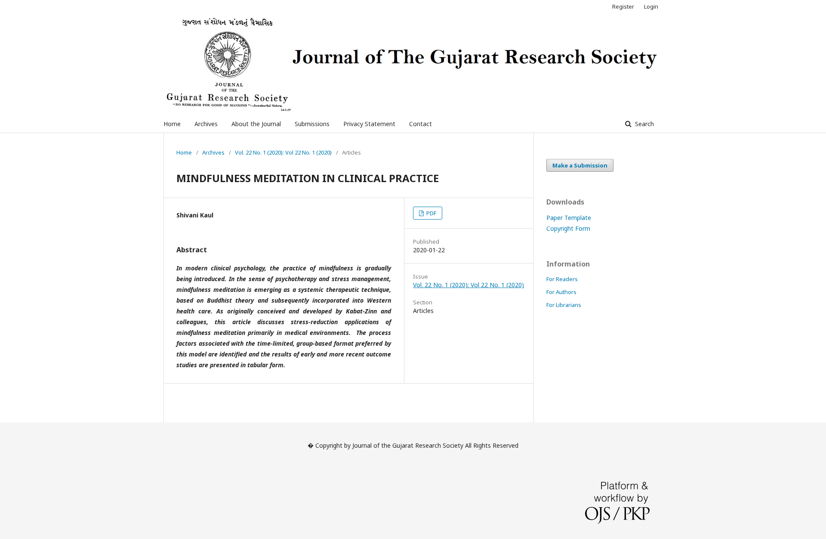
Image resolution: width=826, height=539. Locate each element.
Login (651, 6)
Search (643, 124)
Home (172, 124)
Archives (206, 124)
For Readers (562, 279)
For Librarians (563, 305)
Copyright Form (568, 228)
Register (623, 6)
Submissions (312, 124)
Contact (420, 124)
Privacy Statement (369, 124)
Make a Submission (579, 165)
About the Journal (256, 124)
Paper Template (568, 218)
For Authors (561, 292)
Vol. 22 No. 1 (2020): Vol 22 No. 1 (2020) (283, 152)
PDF (430, 213)
